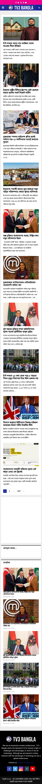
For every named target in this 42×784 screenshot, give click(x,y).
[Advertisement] (21, 520)
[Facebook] (9, 768)
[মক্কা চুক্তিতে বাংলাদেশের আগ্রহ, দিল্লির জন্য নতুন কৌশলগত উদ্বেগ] (21, 579)
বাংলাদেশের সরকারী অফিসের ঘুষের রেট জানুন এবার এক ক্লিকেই (19, 470)
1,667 (19, 491)
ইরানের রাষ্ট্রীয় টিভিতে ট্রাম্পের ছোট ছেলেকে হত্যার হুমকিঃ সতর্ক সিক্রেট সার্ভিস (20, 91)
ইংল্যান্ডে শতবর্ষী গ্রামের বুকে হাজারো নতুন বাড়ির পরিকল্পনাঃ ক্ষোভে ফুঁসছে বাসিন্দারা (20, 190)
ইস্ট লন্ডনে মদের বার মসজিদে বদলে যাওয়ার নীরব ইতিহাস (18, 44)
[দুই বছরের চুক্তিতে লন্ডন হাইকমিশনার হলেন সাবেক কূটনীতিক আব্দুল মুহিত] (21, 643)
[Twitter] (15, 768)
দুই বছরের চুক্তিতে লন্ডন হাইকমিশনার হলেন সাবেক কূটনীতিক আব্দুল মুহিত (18, 330)
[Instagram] (21, 768)
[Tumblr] (26, 768)
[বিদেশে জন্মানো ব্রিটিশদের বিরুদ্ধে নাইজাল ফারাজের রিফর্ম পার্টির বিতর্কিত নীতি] (21, 706)
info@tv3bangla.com (25, 763)
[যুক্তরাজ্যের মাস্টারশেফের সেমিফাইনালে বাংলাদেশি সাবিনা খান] (21, 611)
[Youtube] (32, 768)
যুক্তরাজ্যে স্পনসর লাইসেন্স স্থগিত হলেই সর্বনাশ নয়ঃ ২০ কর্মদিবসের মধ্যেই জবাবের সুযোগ (20, 139)
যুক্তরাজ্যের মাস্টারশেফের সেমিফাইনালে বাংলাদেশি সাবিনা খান (19, 283)
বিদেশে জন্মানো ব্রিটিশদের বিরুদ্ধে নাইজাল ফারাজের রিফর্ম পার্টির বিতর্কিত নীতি (20, 423)
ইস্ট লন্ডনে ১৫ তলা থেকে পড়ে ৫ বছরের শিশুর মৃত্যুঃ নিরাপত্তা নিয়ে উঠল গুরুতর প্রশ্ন (20, 377)
